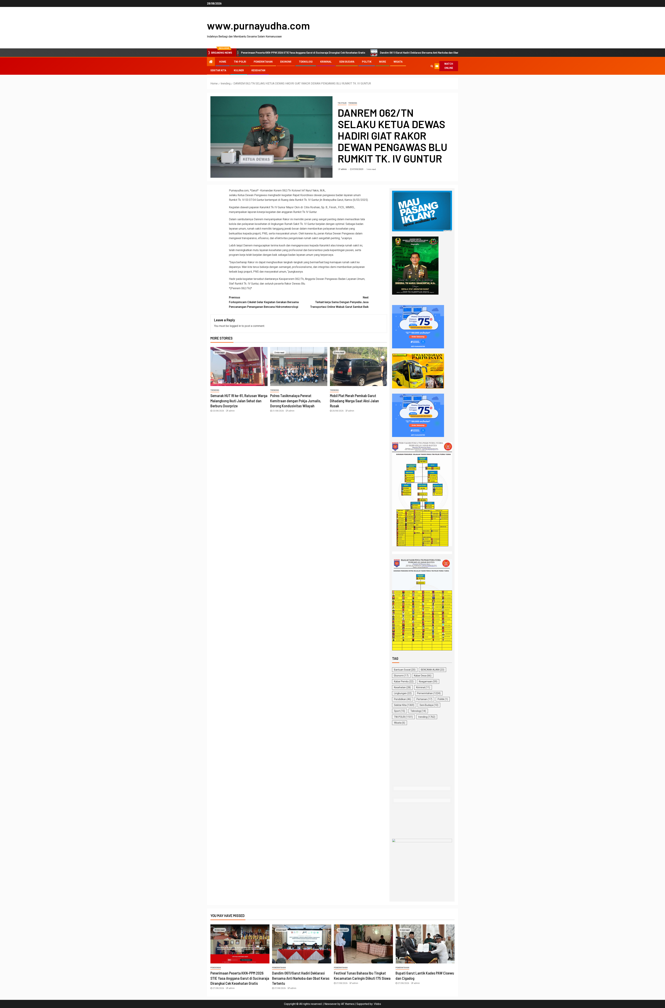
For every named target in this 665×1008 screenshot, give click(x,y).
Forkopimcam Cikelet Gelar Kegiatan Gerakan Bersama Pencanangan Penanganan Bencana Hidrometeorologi (264, 302)
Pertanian (424, 699)
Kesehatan (258, 70)
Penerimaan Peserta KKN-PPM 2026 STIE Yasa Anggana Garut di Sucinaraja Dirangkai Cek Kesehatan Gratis (239, 978)
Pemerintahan (263, 61)
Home (222, 61)
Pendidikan (402, 699)
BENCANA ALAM (432, 669)
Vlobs (377, 1004)
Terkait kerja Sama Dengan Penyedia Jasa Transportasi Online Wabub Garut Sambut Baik (339, 302)
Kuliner (239, 70)
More (382, 61)
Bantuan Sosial (404, 669)
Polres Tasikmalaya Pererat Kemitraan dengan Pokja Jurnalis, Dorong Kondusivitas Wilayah (295, 400)
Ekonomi (285, 61)
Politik (366, 61)
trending (352, 103)
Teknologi (306, 61)
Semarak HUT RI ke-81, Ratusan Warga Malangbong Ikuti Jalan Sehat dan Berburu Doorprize (238, 400)
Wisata (398, 61)
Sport (399, 711)
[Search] (432, 66)
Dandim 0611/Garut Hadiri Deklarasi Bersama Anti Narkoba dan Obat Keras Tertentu (360, 52)
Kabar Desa (422, 675)
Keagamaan (428, 681)
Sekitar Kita (218, 70)
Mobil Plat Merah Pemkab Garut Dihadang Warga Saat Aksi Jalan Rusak (354, 400)
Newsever (330, 1004)
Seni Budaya (346, 61)
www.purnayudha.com (258, 25)
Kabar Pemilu (404, 681)
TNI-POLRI (240, 61)
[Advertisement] (422, 755)
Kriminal (326, 61)
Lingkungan (403, 693)
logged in (235, 326)
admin (344, 169)
